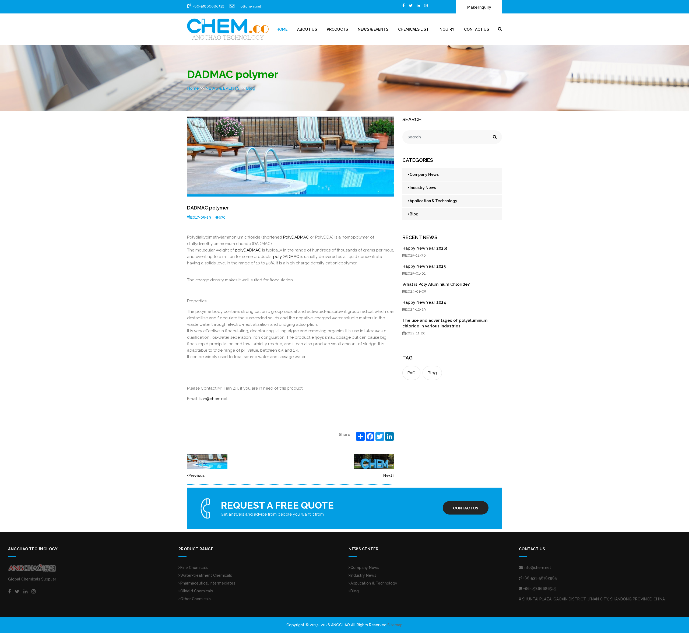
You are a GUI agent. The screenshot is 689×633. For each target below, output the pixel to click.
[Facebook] (403, 6)
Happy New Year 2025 (424, 266)
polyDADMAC (248, 250)
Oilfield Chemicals (196, 591)
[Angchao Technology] (228, 29)
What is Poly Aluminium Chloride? (436, 284)
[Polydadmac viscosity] (374, 461)
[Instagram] (426, 6)
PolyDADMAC (296, 237)
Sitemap (395, 625)
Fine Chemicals (194, 567)
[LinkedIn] (418, 6)
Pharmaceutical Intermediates (207, 583)
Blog (250, 88)
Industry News (423, 188)
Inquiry (446, 29)
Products (337, 29)
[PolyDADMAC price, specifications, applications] (207, 461)
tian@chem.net (213, 398)
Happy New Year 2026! (424, 248)
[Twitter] (411, 6)
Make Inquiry (479, 7)
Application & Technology (433, 201)
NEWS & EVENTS (373, 29)
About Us (307, 29)
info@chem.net (249, 6)
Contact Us (476, 29)
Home (281, 29)
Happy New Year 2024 (424, 302)
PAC (411, 372)
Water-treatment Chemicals (206, 575)
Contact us (465, 508)
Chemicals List (413, 29)
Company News (424, 174)
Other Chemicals (195, 599)
